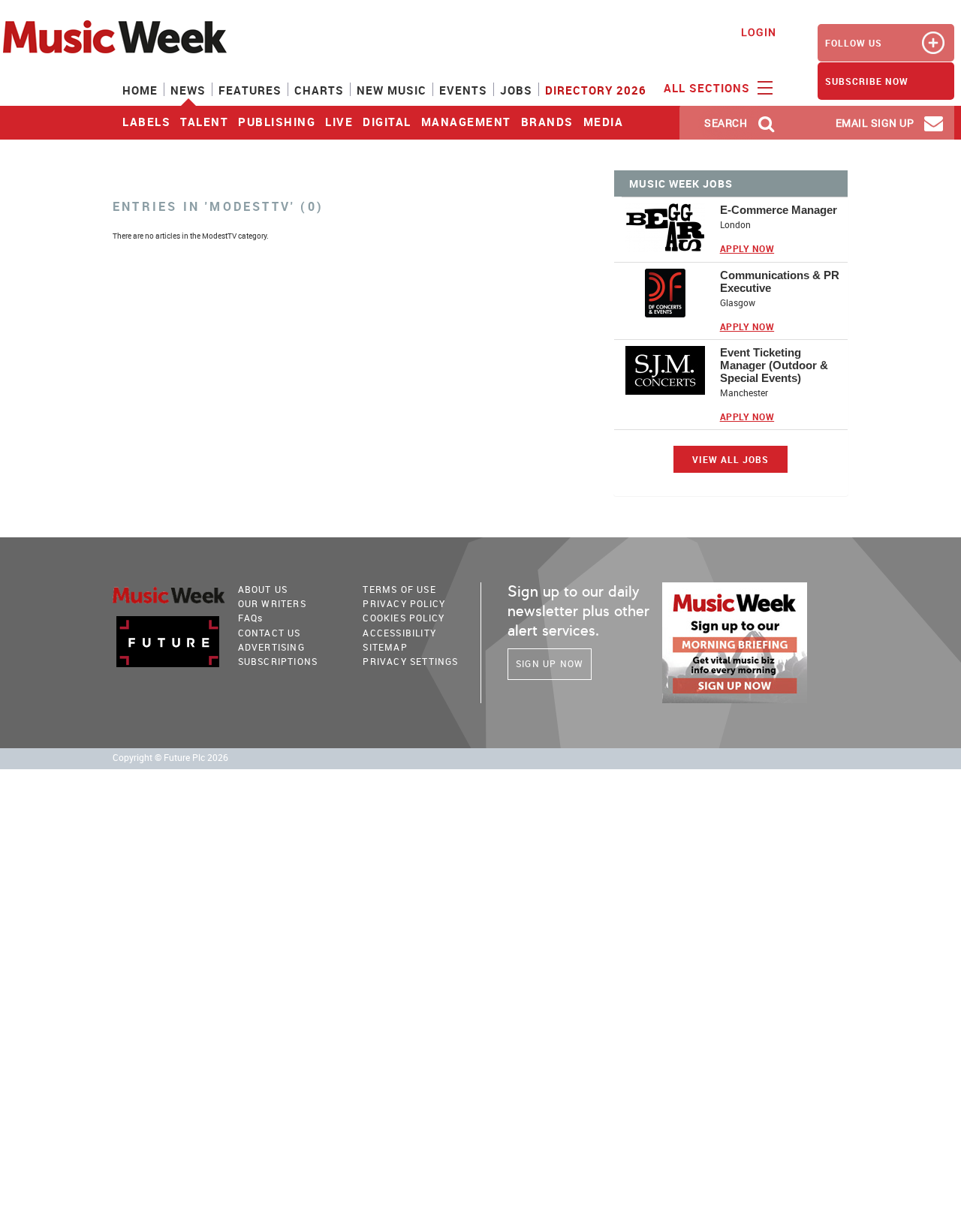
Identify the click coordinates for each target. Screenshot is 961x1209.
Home (140, 90)
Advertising (271, 647)
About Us (263, 589)
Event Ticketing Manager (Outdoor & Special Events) (774, 365)
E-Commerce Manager (778, 209)
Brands (547, 121)
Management (466, 121)
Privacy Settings (410, 661)
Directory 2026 (595, 90)
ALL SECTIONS (709, 87)
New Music (391, 90)
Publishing (276, 121)
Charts (319, 90)
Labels (146, 121)
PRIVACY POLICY (404, 603)
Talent (204, 121)
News (188, 90)
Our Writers (272, 603)
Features (250, 90)
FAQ (251, 618)
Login (758, 32)
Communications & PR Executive (779, 281)
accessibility (399, 633)
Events (463, 90)
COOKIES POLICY (403, 618)
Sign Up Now (549, 663)
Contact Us (269, 633)
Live (339, 121)
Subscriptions (278, 661)
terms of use (399, 589)
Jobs (516, 90)
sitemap (385, 647)
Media (603, 121)
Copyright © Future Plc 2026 (170, 757)
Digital (387, 121)
